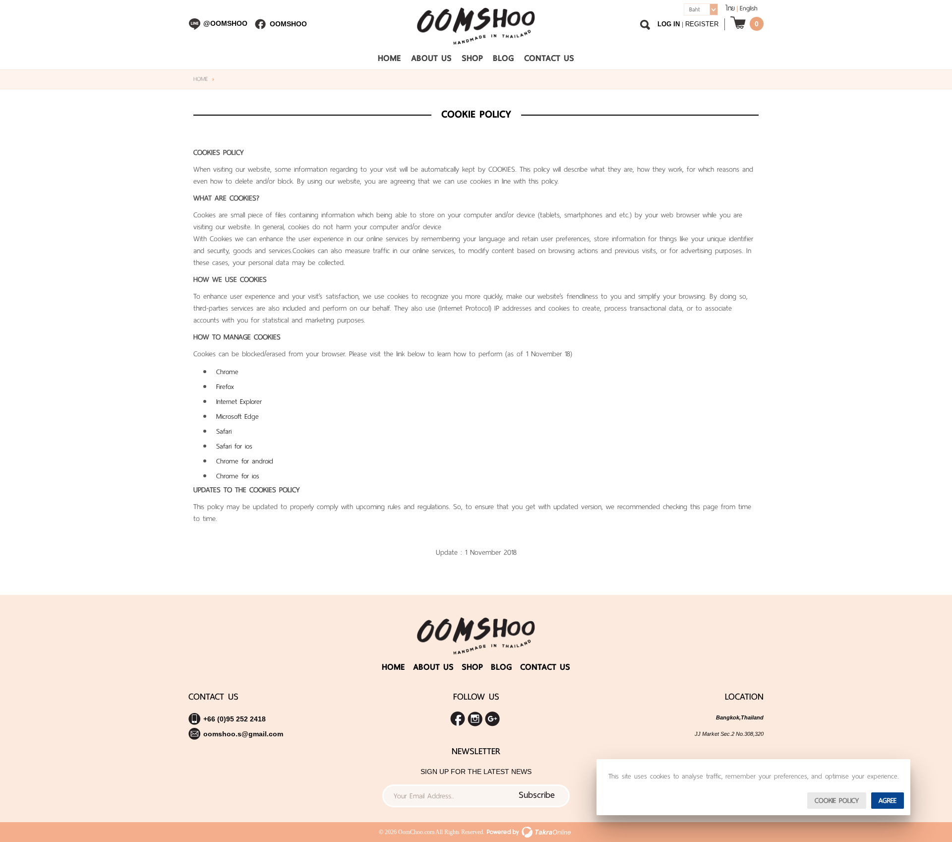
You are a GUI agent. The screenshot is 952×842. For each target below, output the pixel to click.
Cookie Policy (837, 800)
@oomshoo (225, 23)
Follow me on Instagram (475, 719)
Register (701, 24)
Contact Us (549, 58)
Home (389, 58)
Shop (472, 58)
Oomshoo (288, 24)
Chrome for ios (237, 476)
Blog (503, 58)
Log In (668, 24)
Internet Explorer (239, 401)
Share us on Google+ (492, 719)
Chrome (227, 372)
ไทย (730, 8)
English (749, 8)
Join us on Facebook (457, 719)
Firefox (225, 387)
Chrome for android (244, 461)
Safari (224, 431)
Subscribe (537, 794)
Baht (694, 9)
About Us (431, 58)
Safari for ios (234, 446)
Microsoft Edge (237, 416)
